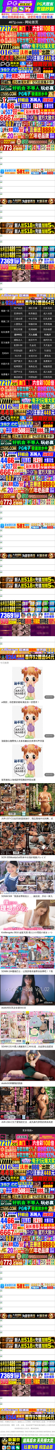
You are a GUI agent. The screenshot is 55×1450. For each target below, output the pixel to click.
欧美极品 (33, 313)
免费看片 (5, 374)
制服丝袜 (33, 324)
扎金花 (33, 345)
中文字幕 (33, 319)
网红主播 (33, 308)
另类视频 (47, 324)
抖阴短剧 (33, 377)
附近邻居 (18, 329)
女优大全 (33, 356)
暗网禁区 (18, 366)
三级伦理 (18, 319)
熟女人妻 (33, 361)
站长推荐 (5, 332)
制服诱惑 (47, 366)
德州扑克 (47, 340)
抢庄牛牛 (33, 340)
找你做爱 (47, 329)
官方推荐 (5, 343)
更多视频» (27, 1130)
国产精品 (18, 308)
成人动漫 (47, 313)
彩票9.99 (18, 345)
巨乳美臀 (47, 319)
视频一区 (5, 311)
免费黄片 (47, 361)
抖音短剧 (18, 350)
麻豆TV (32, 350)
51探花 (47, 350)
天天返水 (47, 345)
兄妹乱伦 (33, 372)
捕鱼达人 (18, 340)
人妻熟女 (18, 324)
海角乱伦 (33, 366)
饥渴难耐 (33, 329)
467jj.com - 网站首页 (23, 22)
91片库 (18, 356)
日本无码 (47, 308)
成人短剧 (47, 372)
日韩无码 (47, 377)
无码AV (5, 353)
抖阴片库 (5, 364)
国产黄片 (18, 361)
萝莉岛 (47, 356)
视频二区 (5, 321)
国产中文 (18, 372)
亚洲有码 (18, 313)
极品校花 (18, 377)
